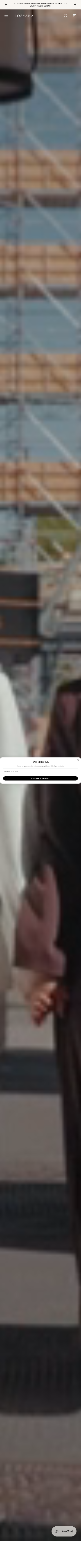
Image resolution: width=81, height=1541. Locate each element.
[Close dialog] (78, 760)
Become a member (41, 778)
